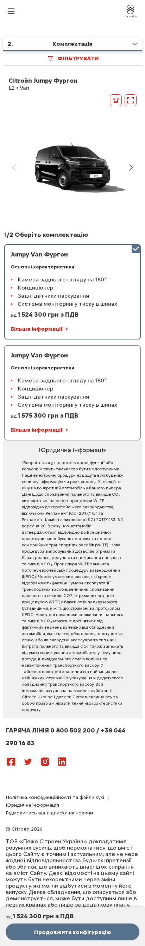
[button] (72, 44)
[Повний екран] (130, 100)
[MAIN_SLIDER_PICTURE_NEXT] (131, 167)
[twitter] (28, 761)
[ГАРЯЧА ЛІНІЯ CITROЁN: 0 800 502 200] (76, 758)
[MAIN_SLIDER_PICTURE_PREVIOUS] (14, 167)
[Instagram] (45, 761)
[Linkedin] (62, 761)
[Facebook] (11, 761)
